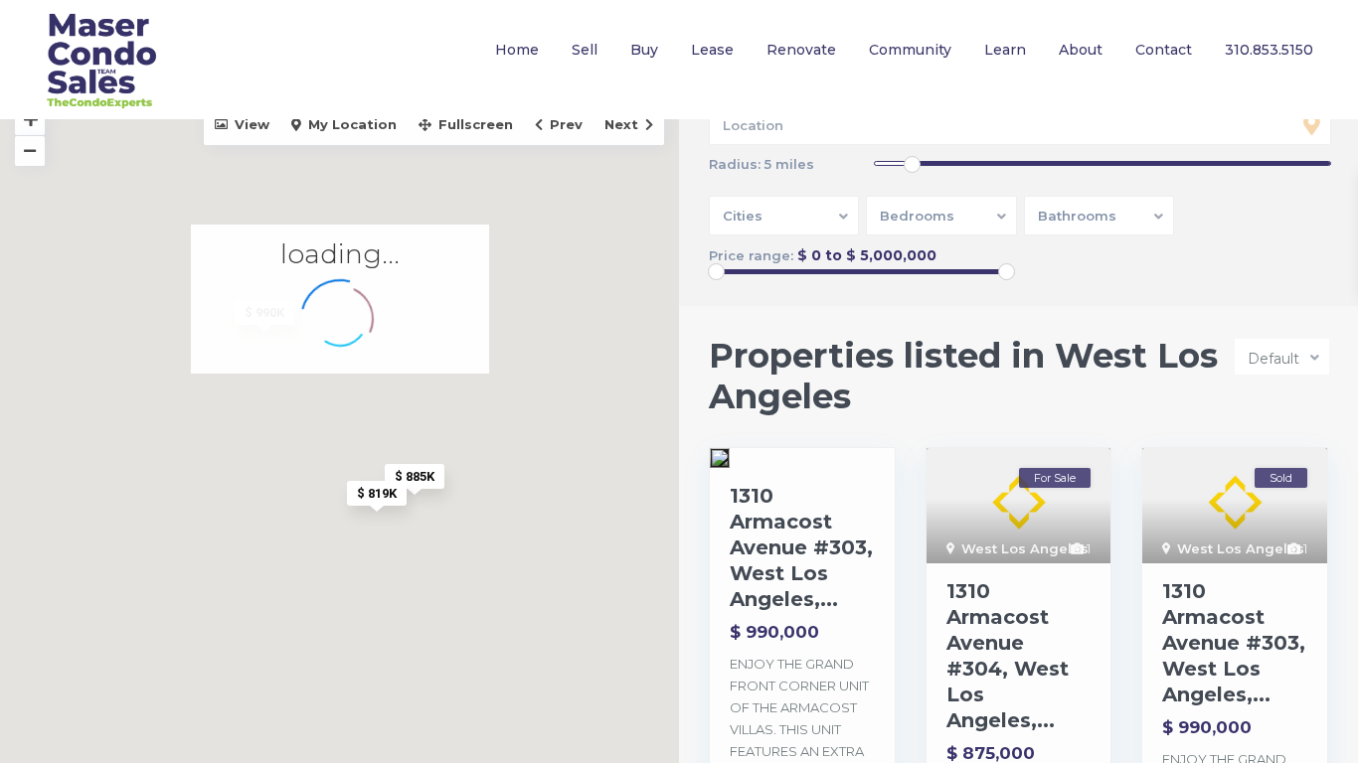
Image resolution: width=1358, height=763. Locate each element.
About (1081, 50)
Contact (1163, 50)
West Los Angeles (1025, 548)
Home (517, 50)
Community (910, 50)
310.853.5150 (1269, 50)
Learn (1005, 50)
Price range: (751, 255)
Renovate (801, 50)
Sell (584, 50)
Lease (712, 50)
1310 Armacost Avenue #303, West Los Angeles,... (801, 547)
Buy (644, 50)
